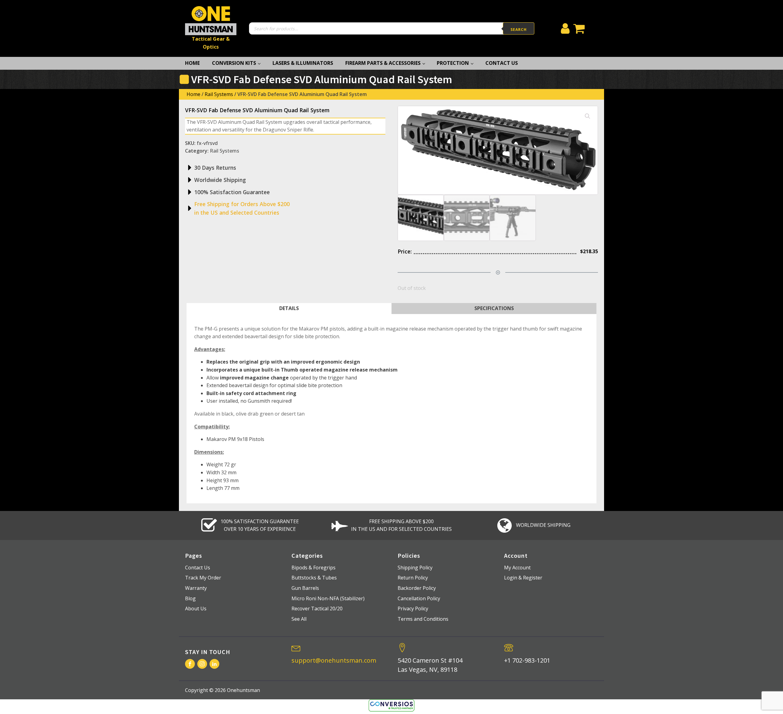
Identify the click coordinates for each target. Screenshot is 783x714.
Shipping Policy (415, 567)
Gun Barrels (305, 588)
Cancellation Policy (419, 598)
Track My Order (203, 577)
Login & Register (523, 577)
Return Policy (413, 577)
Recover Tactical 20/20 (317, 608)
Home (192, 63)
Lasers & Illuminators (303, 63)
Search (518, 29)
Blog (190, 598)
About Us (195, 608)
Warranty (196, 588)
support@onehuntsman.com (333, 660)
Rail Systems (219, 94)
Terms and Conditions (423, 619)
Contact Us (501, 63)
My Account (517, 567)
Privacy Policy (413, 608)
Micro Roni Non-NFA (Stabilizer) (328, 598)
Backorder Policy (417, 588)
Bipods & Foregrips (313, 567)
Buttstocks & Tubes (314, 577)
